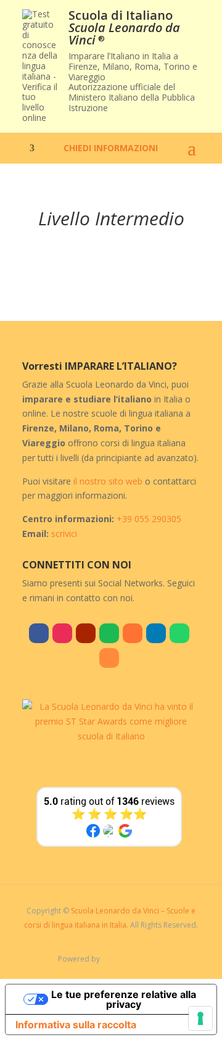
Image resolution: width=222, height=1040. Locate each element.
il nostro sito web (107, 481)
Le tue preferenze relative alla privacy (123, 999)
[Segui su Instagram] (62, 633)
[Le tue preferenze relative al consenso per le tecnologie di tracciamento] (200, 1018)
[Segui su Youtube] (86, 633)
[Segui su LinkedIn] (156, 633)
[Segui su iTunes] (132, 633)
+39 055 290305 (149, 519)
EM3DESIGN (139, 962)
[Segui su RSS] (109, 658)
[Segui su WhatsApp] (179, 633)
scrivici (64, 533)
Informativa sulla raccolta (75, 1024)
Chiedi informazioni (111, 149)
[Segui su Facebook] (39, 633)
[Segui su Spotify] (109, 633)
